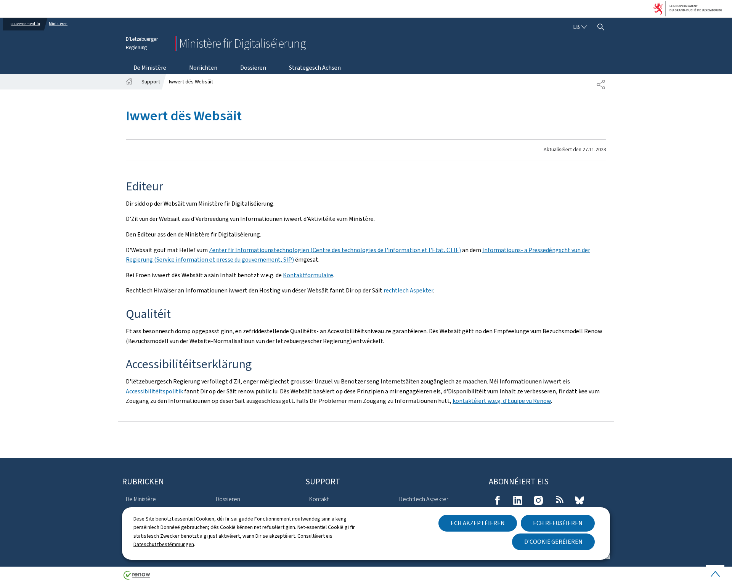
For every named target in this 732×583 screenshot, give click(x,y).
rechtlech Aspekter (408, 290)
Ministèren (58, 24)
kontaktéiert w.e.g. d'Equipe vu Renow (502, 401)
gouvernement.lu (25, 24)
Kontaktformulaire (308, 275)
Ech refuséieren (558, 523)
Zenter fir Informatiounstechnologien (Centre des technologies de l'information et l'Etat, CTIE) (335, 250)
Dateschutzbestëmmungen (163, 544)
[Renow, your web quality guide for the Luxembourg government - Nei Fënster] (137, 578)
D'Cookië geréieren (553, 542)
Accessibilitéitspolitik (154, 391)
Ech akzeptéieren (478, 523)
